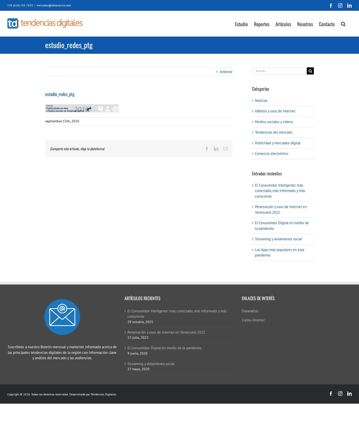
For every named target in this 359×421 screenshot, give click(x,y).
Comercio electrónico (271, 153)
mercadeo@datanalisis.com (54, 5)
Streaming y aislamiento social (278, 239)
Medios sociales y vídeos (274, 121)
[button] (343, 23)
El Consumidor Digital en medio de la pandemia (164, 348)
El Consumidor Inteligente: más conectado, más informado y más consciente (280, 191)
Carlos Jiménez (253, 320)
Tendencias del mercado (273, 132)
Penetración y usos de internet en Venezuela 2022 (166, 332)
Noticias (261, 100)
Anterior (226, 71)
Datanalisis (250, 311)
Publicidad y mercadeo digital (277, 143)
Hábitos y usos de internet (275, 111)
